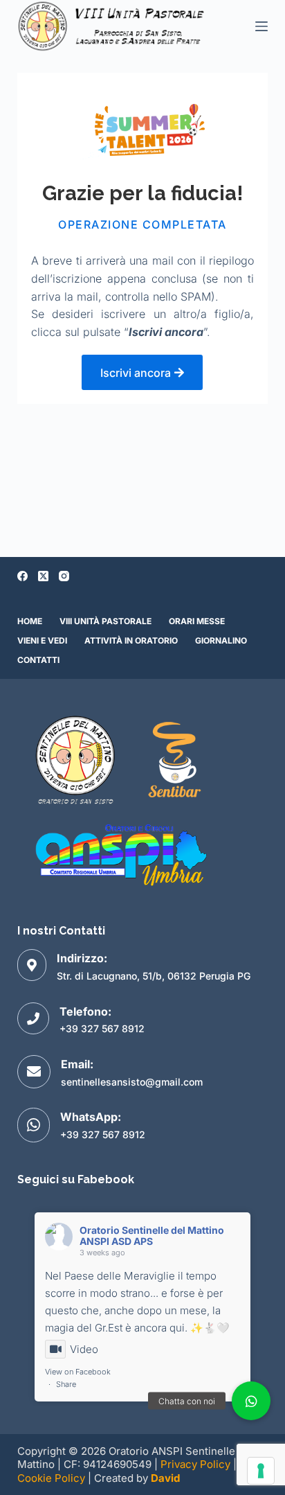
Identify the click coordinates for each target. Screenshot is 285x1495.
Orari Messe (197, 621)
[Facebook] (22, 576)
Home (29, 621)
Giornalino (221, 640)
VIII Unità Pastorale (105, 621)
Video (84, 1349)
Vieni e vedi (42, 640)
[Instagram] (64, 576)
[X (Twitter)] (43, 576)
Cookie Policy (51, 1478)
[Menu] (261, 26)
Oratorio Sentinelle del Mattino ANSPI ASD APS (152, 1236)
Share (66, 1384)
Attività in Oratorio (131, 640)
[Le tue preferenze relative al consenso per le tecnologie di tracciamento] (261, 1471)
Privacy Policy (195, 1464)
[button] (251, 1400)
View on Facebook (78, 1372)
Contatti (38, 660)
